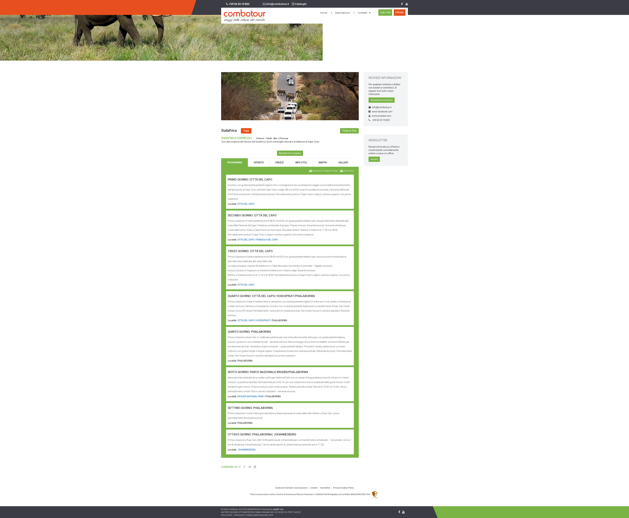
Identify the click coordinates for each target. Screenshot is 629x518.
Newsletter (325, 488)
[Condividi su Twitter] (249, 467)
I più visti (385, 12)
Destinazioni (342, 12)
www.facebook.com (382, 111)
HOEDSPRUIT (263, 320)
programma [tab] (234, 162)
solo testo (348, 170)
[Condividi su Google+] (244, 467)
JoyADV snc (278, 509)
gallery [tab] (343, 162)
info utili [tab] (301, 162)
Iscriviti (374, 159)
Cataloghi (300, 4)
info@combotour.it (277, 4)
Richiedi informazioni (290, 153)
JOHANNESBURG (246, 449)
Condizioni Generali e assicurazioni (291, 488)
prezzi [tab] (279, 162)
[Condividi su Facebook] (240, 467)
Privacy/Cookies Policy (343, 488)
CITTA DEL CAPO (245, 204)
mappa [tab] (323, 162)
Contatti (362, 12)
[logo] (244, 15)
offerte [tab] (259, 162)
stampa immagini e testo (325, 170)
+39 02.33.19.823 (381, 120)
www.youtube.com (381, 116)
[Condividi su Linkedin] (255, 467)
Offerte (399, 12)
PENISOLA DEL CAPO (267, 239)
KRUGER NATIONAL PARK (250, 396)
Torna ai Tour (349, 130)
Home (323, 12)
